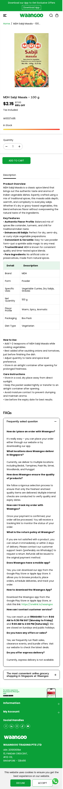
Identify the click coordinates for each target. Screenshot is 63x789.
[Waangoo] (31, 15)
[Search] (51, 15)
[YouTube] (28, 726)
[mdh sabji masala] (31, 60)
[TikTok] (22, 726)
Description (9, 175)
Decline (20, 783)
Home (6, 23)
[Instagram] (17, 726)
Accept (42, 783)
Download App (31, 7)
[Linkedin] (11, 726)
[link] (31, 737)
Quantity (8, 140)
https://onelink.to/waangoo (37, 604)
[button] (5, 15)
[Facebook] (6, 726)
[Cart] (57, 15)
